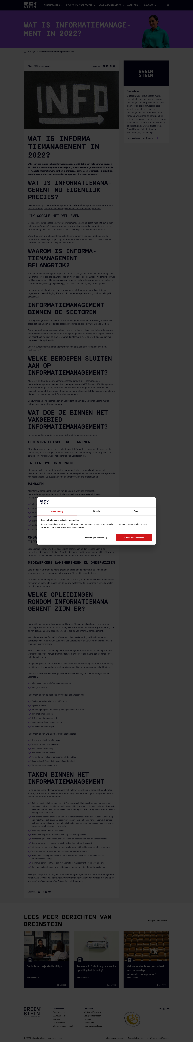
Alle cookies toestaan (134, 538)
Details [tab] (96, 511)
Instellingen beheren (94, 538)
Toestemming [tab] (57, 511)
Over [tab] (136, 511)
